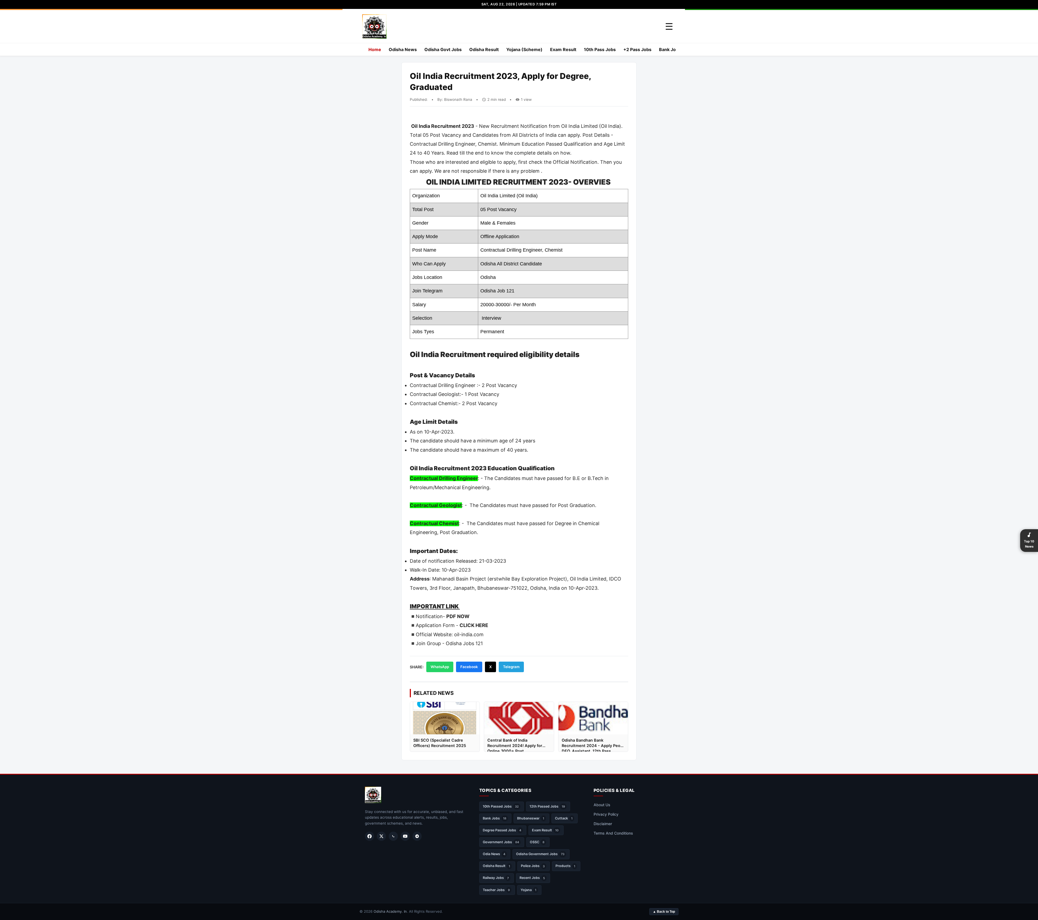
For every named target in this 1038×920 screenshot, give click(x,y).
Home (374, 49)
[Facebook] (369, 836)
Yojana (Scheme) (524, 49)
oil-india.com (469, 634)
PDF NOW (458, 616)
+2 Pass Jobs (637, 49)
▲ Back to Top (664, 912)
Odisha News (403, 49)
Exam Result (563, 49)
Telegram (511, 667)
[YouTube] (405, 836)
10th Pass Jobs (600, 49)
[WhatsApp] (393, 836)
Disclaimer (603, 823)
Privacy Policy (606, 814)
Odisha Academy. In (390, 911)
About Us (602, 804)
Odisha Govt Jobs (443, 49)
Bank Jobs (670, 49)
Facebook (469, 667)
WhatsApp (440, 667)
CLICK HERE (474, 625)
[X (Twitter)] (381, 836)
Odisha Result (484, 49)
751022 (519, 588)
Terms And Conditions (613, 833)
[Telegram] (417, 836)
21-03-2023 (492, 561)
